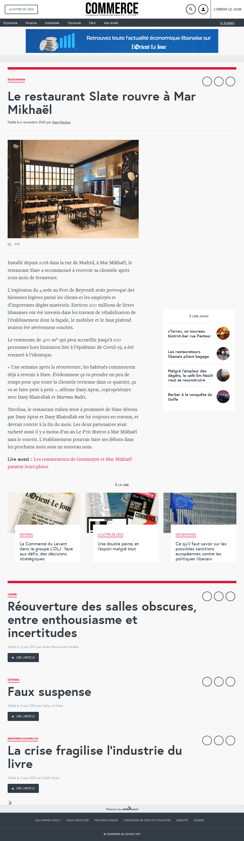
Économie (10, 23)
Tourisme (74, 23)
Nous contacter (77, 820)
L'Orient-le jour (227, 9)
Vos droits (111, 23)
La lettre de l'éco (21, 9)
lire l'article (25, 657)
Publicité (182, 820)
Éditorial (14, 680)
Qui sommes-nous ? (48, 820)
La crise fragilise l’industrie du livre (95, 757)
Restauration (16, 80)
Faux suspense (49, 691)
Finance (31, 23)
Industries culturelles (23, 739)
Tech (92, 23)
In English (227, 23)
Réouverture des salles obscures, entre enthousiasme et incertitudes (102, 619)
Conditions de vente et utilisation (147, 820)
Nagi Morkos (61, 122)
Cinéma (12, 595)
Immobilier (52, 23)
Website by (114, 809)
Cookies (199, 820)
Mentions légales (106, 820)
